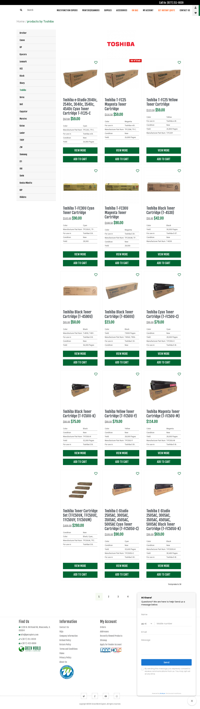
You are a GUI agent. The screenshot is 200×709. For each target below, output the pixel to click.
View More (80, 150)
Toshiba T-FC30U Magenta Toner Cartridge (116, 212)
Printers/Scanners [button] (90, 10)
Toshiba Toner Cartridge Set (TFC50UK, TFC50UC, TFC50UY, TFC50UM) (80, 515)
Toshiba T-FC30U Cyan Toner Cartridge (78, 210)
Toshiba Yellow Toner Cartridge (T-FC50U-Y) (121, 413)
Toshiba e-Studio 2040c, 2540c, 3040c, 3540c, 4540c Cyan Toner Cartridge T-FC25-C (80, 107)
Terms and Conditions (68, 648)
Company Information (68, 635)
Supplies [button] (108, 10)
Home (21, 21)
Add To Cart (80, 159)
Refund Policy (65, 640)
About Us (63, 662)
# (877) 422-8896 (28, 643)
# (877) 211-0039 (28, 639)
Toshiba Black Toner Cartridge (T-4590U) (78, 314)
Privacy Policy (65, 657)
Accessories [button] (121, 10)
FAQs (61, 631)
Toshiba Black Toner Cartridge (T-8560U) (119, 314)
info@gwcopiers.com (29, 634)
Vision (61, 653)
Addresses (104, 631)
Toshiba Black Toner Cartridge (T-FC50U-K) (79, 413)
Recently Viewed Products (111, 635)
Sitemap (103, 640)
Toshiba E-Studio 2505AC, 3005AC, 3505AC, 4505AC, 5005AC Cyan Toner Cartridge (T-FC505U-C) (122, 520)
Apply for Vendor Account (111, 644)
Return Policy (65, 644)
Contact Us (64, 627)
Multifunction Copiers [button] (67, 10)
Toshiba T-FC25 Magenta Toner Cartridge (115, 104)
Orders (103, 627)
